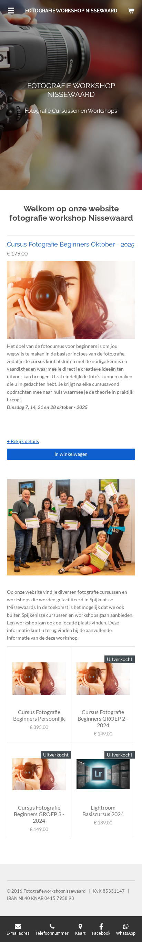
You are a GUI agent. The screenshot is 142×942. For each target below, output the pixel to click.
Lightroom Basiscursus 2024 (103, 811)
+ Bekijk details (23, 441)
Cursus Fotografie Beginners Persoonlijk (39, 715)
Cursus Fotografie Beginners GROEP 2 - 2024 (103, 719)
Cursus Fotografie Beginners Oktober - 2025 (70, 244)
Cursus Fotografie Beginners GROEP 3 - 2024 (39, 814)
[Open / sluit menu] (11, 10)
